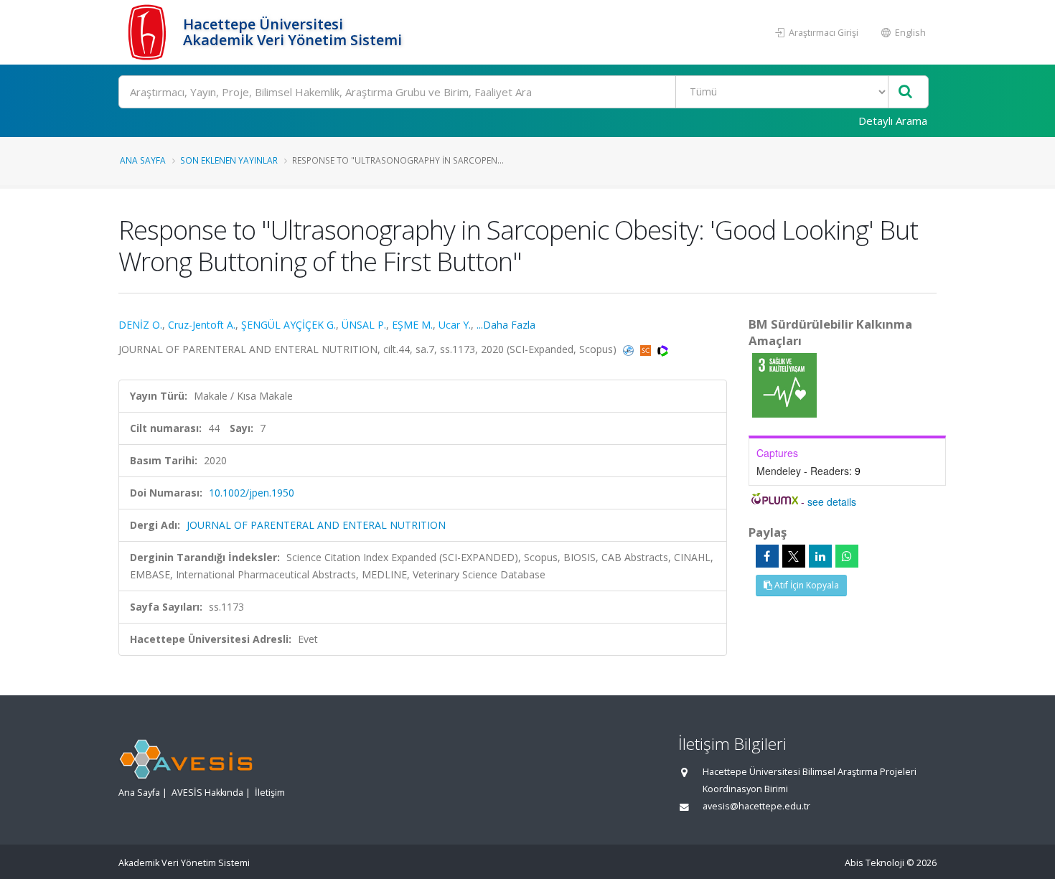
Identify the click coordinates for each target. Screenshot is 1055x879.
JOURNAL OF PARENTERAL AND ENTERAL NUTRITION (316, 525)
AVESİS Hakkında (207, 792)
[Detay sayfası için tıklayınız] (784, 384)
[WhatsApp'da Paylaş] (846, 556)
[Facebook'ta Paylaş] (767, 556)
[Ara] (905, 92)
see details (831, 501)
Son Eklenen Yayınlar (229, 160)
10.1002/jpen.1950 (251, 492)
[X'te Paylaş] (793, 556)
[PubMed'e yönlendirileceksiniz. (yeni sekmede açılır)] (630, 349)
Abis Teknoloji (874, 863)
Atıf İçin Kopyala (805, 585)
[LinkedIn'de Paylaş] (820, 556)
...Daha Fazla (506, 325)
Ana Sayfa (143, 160)
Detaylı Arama (892, 120)
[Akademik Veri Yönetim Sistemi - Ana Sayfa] (148, 32)
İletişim (270, 792)
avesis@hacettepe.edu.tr (756, 806)
